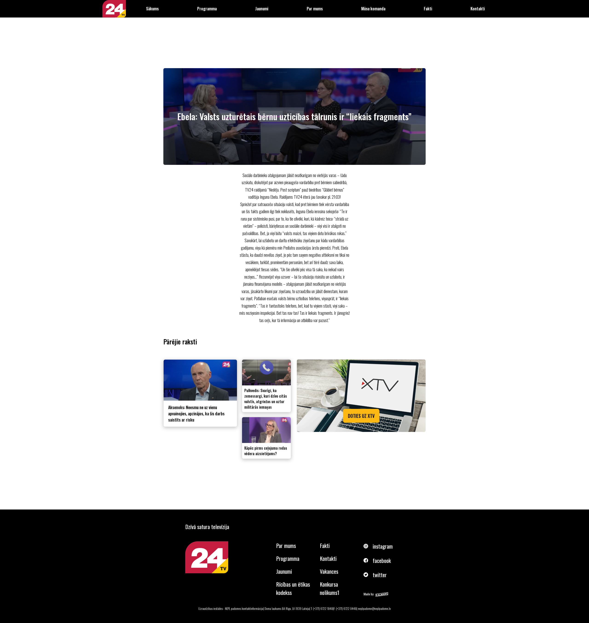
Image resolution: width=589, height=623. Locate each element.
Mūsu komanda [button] (373, 9)
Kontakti (328, 558)
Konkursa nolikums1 (329, 588)
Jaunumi (284, 571)
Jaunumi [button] (261, 9)
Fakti (325, 545)
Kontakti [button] (478, 9)
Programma (287, 558)
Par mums (286, 545)
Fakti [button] (428, 9)
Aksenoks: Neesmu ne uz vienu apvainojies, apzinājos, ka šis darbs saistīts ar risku (196, 413)
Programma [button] (207, 9)
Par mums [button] (315, 9)
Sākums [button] (152, 9)
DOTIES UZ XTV (361, 415)
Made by (368, 593)
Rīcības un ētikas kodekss (293, 588)
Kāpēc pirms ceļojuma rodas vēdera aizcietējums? (265, 450)
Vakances (329, 571)
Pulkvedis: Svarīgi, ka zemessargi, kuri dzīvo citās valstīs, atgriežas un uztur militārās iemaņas (265, 399)
